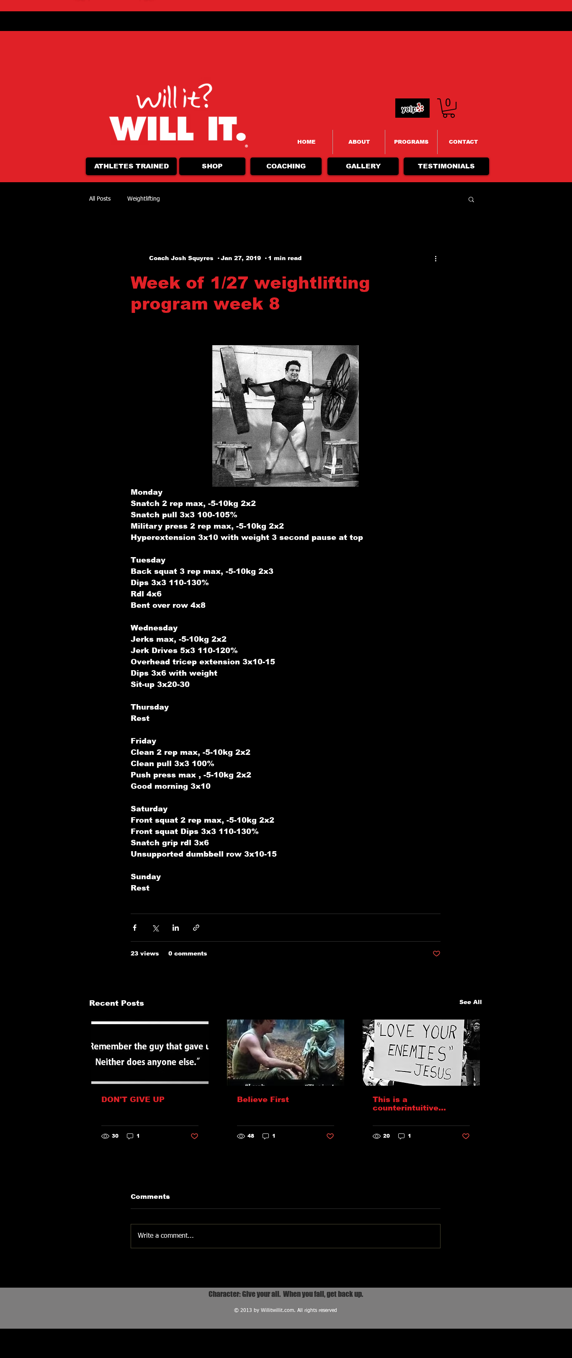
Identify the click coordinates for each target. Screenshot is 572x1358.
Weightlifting (143, 199)
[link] (448, 108)
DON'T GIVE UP (133, 1099)
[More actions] (435, 258)
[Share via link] (196, 928)
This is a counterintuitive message (405, 1103)
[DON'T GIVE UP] (150, 1053)
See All (470, 1002)
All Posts (100, 199)
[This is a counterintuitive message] (421, 1053)
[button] (471, 199)
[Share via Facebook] (135, 928)
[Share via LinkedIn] (176, 928)
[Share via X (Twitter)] (155, 928)
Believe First (263, 1099)
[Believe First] (285, 1053)
